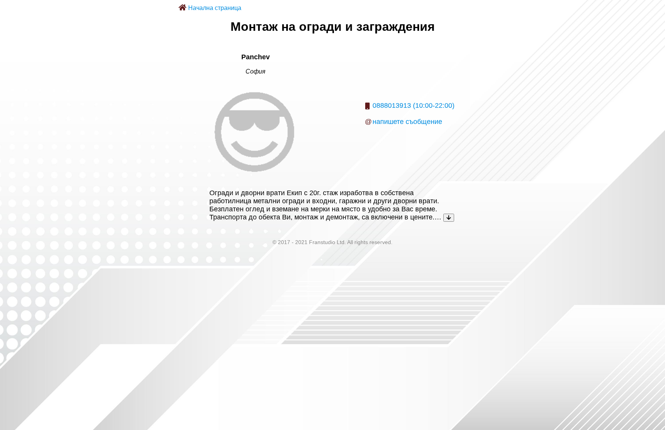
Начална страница (214, 8)
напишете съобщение (407, 121)
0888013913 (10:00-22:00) (413, 105)
